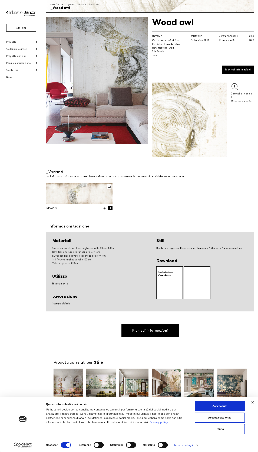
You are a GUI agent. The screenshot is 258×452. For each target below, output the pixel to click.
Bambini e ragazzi (167, 248)
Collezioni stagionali (65, 4)
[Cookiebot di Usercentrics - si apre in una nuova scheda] (22, 445)
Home (52, 4)
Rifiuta (220, 428)
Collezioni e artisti (16, 49)
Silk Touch (158, 51)
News (9, 77)
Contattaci (12, 70)
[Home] (21, 15)
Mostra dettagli (183, 445)
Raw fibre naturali (163, 47)
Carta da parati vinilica (166, 40)
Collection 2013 (82, 4)
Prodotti (11, 42)
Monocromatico (233, 248)
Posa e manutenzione (18, 63)
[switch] (99, 445)
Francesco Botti (228, 40)
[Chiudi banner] (252, 402)
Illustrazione (187, 248)
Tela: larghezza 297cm (65, 263)
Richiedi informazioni (238, 69)
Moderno (216, 248)
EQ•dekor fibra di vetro (166, 44)
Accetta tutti (219, 406)
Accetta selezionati (219, 417)
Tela (154, 55)
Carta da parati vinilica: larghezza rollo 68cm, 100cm (83, 248)
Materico (202, 248)
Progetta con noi (16, 56)
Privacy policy (159, 422)
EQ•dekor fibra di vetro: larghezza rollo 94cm (79, 255)
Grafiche (21, 27)
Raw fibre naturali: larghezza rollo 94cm (76, 252)
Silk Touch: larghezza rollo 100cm (71, 259)
